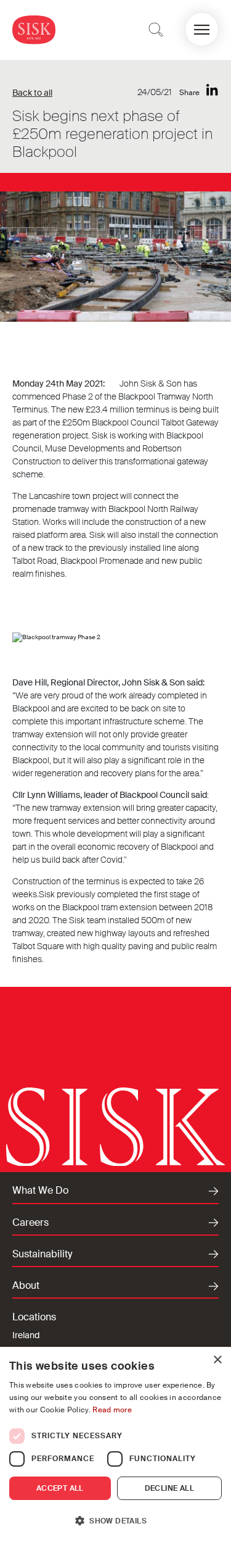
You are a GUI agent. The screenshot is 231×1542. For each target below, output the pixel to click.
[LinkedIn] (212, 90)
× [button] (217, 1360)
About (25, 1286)
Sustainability (42, 1254)
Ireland (25, 1335)
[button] (202, 29)
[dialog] (115, 1444)
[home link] (33, 29)
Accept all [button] (60, 1488)
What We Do (40, 1190)
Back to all (32, 92)
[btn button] (155, 29)
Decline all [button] (169, 1488)
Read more (112, 1410)
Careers (30, 1223)
